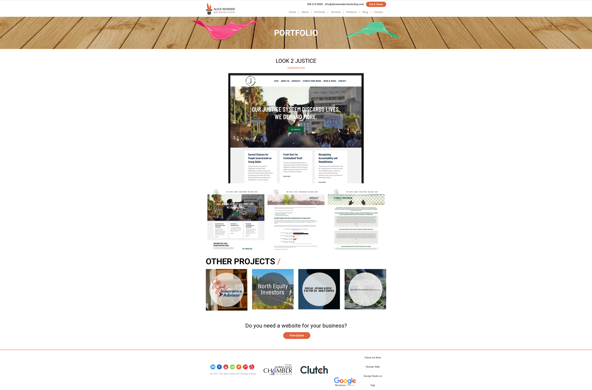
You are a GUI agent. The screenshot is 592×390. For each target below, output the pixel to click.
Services (336, 12)
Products (351, 12)
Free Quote (297, 335)
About (305, 12)
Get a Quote (376, 4)
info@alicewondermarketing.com (344, 4)
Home (292, 12)
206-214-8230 (315, 4)
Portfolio (319, 12)
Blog (365, 12)
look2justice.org (296, 67)
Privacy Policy (248, 373)
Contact (378, 12)
